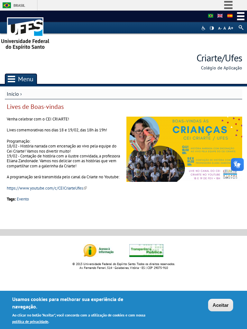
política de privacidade (30, 321)
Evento (23, 199)
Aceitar (221, 305)
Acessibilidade (204, 28)
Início (13, 94)
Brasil (19, 5)
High (211, 28)
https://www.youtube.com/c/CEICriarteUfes (47, 188)
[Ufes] (25, 31)
